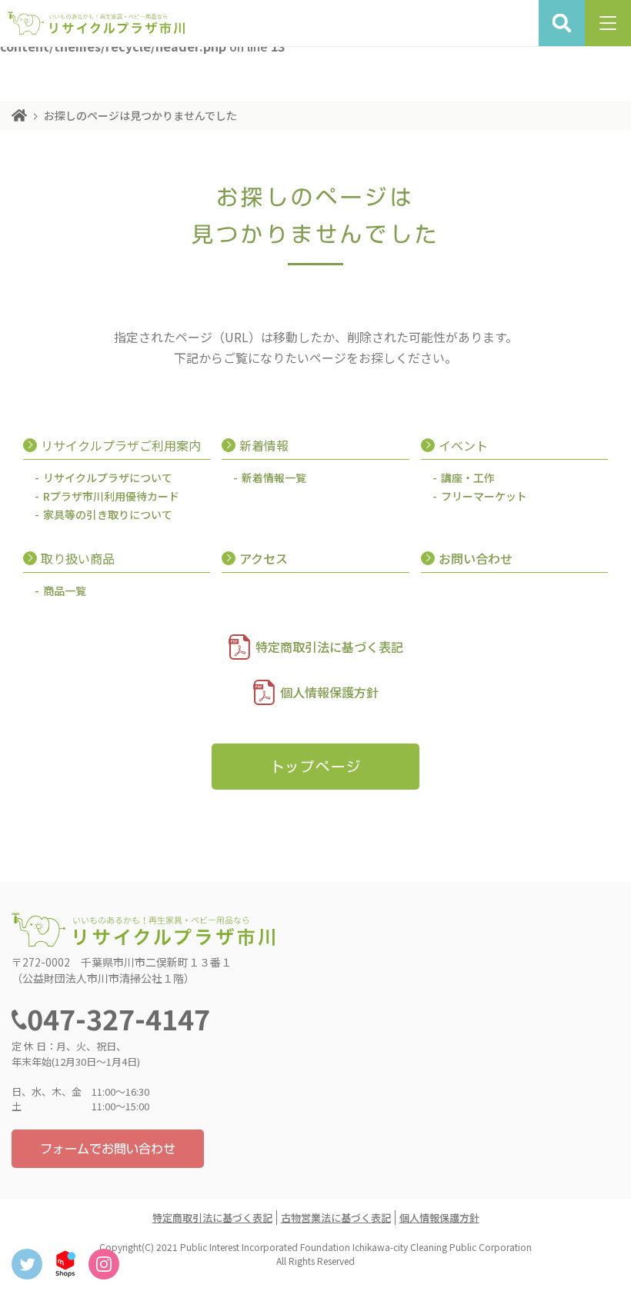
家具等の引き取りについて (107, 514)
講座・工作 (468, 477)
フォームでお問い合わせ (107, 1149)
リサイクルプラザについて (107, 477)
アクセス (263, 558)
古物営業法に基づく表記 (336, 1217)
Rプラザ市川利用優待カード (111, 496)
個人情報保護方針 (329, 692)
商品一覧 (64, 590)
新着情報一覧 (274, 477)
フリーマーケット (484, 496)
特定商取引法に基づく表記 (329, 646)
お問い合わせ (475, 558)
